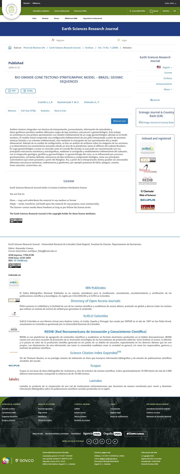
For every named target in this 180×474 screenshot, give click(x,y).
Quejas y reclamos (8, 420)
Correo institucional (61, 11)
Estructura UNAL (80, 11)
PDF (14, 91)
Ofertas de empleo (45, 420)
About (167, 89)
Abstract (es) (119, 121)
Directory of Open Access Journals (95, 301)
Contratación (115, 409)
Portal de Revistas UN (34, 48)
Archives (89, 48)
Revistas (45, 18)
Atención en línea (8, 409)
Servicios (166, 11)
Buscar (56, 18)
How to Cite (60, 111)
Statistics (45, 111)
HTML (30, 91)
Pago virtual (42, 412)
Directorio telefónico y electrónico (57, 434)
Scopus (95, 366)
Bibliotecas (36, 3)
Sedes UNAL (169, 3)
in (89, 441)
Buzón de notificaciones (119, 416)
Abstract (12, 111)
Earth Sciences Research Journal (90, 29)
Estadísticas (42, 416)
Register (60, 40)
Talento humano (80, 416)
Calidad (77, 409)
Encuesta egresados (45, 409)
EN (175, 11)
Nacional (26, 3)
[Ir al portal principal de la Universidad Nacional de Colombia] (11, 9)
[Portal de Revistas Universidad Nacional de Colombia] (10, 48)
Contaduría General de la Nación (158, 409)
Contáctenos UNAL (9, 412)
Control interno (80, 412)
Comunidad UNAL (137, 11)
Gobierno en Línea (153, 412)
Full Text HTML (28, 111)
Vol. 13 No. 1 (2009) (108, 48)
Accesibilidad (76, 434)
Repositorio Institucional (92, 18)
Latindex (95, 381)
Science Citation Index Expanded (95, 353)
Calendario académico (41, 11)
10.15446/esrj (20, 260)
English (166, 67)
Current (168, 73)
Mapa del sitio (38, 434)
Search (156, 100)
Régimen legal (115, 412)
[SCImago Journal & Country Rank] (156, 122)
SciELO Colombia (95, 316)
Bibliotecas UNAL (71, 18)
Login (124, 40)
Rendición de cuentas (82, 420)
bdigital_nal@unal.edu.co (108, 459)
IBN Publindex (95, 288)
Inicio (34, 18)
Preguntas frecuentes (10, 416)
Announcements (164, 84)
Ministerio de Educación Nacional (159, 416)
